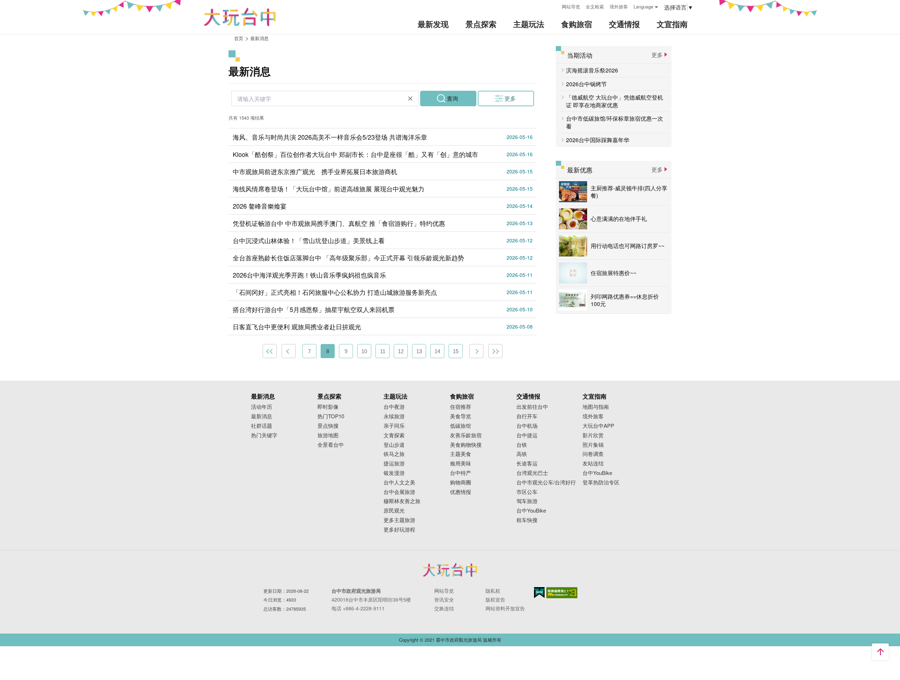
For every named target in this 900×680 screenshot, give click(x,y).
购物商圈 (460, 482)
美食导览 (460, 416)
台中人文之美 (399, 482)
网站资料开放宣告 (505, 608)
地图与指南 (596, 407)
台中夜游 (394, 407)
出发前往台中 (532, 407)
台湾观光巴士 (532, 473)
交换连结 (444, 608)
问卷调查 (593, 454)
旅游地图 (328, 435)
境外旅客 (619, 6)
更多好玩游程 (399, 530)
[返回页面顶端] (880, 651)
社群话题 (261, 426)
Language (643, 6)
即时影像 (328, 407)
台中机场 (527, 426)
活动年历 (261, 407)
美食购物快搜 (466, 445)
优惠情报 (460, 492)
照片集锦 (593, 445)
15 (455, 351)
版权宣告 (495, 599)
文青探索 (394, 435)
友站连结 (593, 463)
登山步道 (394, 445)
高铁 (521, 454)
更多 (510, 98)
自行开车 (527, 416)
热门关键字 (264, 435)
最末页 (495, 351)
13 (419, 351)
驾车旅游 (527, 501)
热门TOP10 (330, 416)
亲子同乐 (394, 426)
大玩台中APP (598, 426)
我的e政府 (539, 592)
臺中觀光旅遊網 (240, 17)
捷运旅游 (394, 463)
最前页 (270, 351)
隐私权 (493, 590)
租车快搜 (527, 520)
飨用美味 (460, 463)
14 (437, 351)
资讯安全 (444, 599)
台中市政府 (450, 570)
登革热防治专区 (601, 482)
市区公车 (527, 492)
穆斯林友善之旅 (402, 501)
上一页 (289, 351)
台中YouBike (531, 511)
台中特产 (460, 473)
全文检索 (595, 6)
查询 (452, 98)
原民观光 (394, 511)
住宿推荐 (460, 407)
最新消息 (261, 416)
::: (554, 5)
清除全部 (410, 98)
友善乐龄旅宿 (466, 435)
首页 (238, 38)
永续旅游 (394, 416)
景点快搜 (328, 426)
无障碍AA (562, 592)
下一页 (476, 351)
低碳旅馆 (460, 426)
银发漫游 (394, 473)
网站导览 (571, 6)
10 (364, 351)
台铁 (521, 445)
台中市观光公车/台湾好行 (546, 482)
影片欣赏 (593, 435)
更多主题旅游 (399, 520)
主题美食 (460, 454)
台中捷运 (527, 435)
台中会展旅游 (399, 492)
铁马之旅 (394, 454)
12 (401, 351)
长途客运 (527, 463)
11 (382, 351)
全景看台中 (330, 445)
